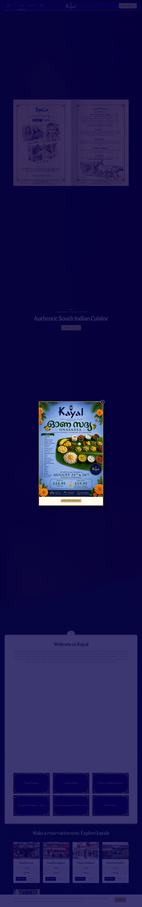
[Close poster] (102, 402)
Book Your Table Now (71, 500)
